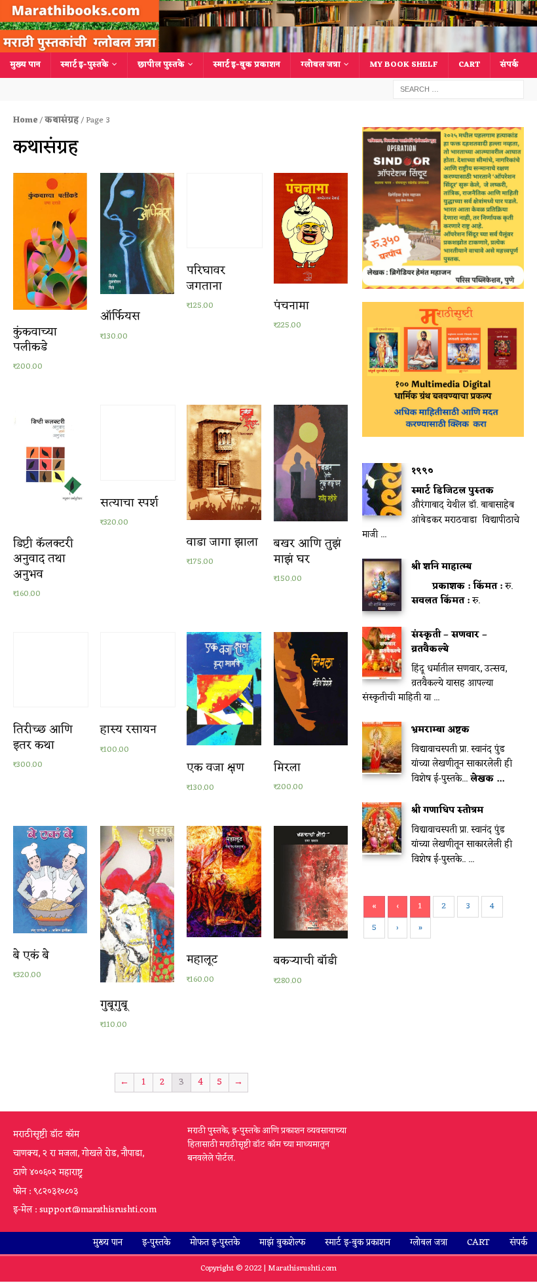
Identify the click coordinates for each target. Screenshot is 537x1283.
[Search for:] (458, 89)
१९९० (422, 471)
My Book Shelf (403, 65)
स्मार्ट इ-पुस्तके (85, 65)
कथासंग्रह (62, 120)
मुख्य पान (25, 65)
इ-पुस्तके (156, 1243)
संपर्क (509, 65)
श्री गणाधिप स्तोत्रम (447, 810)
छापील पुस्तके (161, 65)
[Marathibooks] (268, 45)
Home (25, 120)
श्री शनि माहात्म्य (441, 567)
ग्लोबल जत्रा (321, 65)
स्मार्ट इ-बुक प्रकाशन (246, 65)
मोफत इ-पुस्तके (215, 1243)
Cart (469, 65)
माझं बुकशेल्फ (282, 1243)
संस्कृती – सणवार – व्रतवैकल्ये (449, 642)
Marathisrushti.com (302, 1268)
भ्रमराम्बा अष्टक (440, 730)
